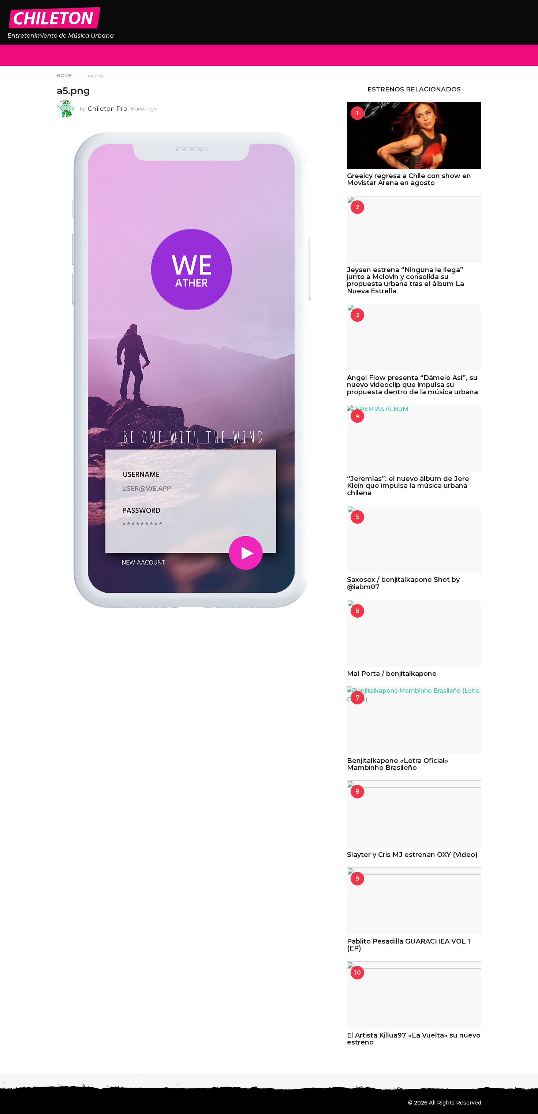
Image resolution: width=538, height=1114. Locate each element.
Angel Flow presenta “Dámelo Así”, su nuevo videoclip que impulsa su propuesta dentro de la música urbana (412, 385)
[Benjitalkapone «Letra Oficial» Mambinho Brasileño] (414, 719)
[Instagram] (75, 1102)
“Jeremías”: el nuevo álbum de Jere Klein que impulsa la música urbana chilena (408, 486)
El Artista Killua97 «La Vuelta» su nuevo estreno (414, 1038)
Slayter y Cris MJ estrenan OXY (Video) (412, 855)
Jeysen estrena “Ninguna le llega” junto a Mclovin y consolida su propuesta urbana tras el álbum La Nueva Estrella (405, 280)
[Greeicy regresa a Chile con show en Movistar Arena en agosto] (414, 135)
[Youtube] (105, 1102)
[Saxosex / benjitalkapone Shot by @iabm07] (414, 539)
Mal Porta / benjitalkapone (392, 674)
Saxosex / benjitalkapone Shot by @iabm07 (403, 583)
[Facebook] (60, 1102)
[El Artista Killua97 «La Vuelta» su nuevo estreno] (414, 994)
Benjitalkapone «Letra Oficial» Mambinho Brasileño (397, 764)
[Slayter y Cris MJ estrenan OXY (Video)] (414, 813)
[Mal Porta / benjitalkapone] (414, 633)
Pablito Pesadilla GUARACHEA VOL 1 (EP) (408, 944)
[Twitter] (90, 1102)
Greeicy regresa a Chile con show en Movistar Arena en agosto (409, 179)
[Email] (120, 1102)
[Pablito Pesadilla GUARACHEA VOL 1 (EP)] (414, 901)
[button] (11, 55)
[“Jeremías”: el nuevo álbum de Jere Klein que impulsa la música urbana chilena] (414, 438)
